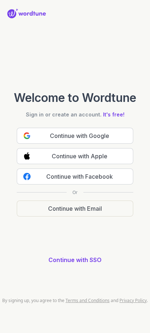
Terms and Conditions (88, 300)
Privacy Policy (133, 300)
